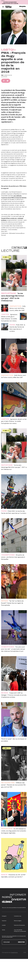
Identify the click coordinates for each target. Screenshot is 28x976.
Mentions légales (17, 920)
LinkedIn (4, 925)
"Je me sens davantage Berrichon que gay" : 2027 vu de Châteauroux (12, 297)
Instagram (4, 916)
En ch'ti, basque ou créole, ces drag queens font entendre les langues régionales (13, 831)
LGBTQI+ (8, 49)
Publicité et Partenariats (19, 925)
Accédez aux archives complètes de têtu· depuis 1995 (10, 4)
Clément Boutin (8, 75)
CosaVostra (14, 952)
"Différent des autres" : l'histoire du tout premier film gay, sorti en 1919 (13, 785)
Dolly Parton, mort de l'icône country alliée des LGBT (17, 308)
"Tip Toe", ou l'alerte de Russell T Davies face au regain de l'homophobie (12, 603)
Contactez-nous (17, 916)
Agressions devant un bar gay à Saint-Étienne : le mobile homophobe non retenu (14, 421)
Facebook (4, 920)
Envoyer (21, 942)
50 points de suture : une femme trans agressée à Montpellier (13, 557)
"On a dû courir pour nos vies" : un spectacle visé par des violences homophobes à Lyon (13, 649)
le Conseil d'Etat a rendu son (12, 218)
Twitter (3, 929)
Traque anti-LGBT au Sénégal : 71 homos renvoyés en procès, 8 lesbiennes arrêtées (14, 695)
